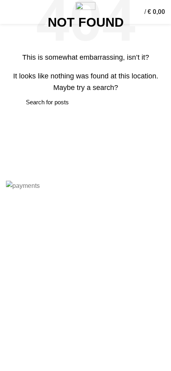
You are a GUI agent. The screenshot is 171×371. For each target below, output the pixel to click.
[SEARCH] (17, 102)
